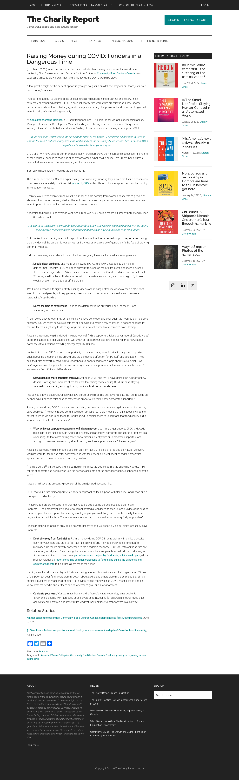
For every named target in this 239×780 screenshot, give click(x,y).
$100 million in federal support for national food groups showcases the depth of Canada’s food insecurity (86, 630)
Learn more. (33, 745)
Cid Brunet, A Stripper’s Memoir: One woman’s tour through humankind (196, 218)
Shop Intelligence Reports (188, 19)
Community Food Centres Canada (116, 73)
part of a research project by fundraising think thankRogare (107, 555)
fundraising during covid (118, 655)
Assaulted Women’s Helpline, (46, 119)
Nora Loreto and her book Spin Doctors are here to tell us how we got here (195, 181)
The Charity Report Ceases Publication (110, 693)
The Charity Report (63, 19)
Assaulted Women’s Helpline (54, 655)
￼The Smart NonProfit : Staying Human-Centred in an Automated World (196, 107)
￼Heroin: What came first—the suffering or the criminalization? (193, 71)
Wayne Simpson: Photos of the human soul (194, 250)
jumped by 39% (80, 183)
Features (43, 651)
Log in (140, 768)
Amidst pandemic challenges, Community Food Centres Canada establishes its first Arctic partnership (84, 617)
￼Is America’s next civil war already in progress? (196, 142)
